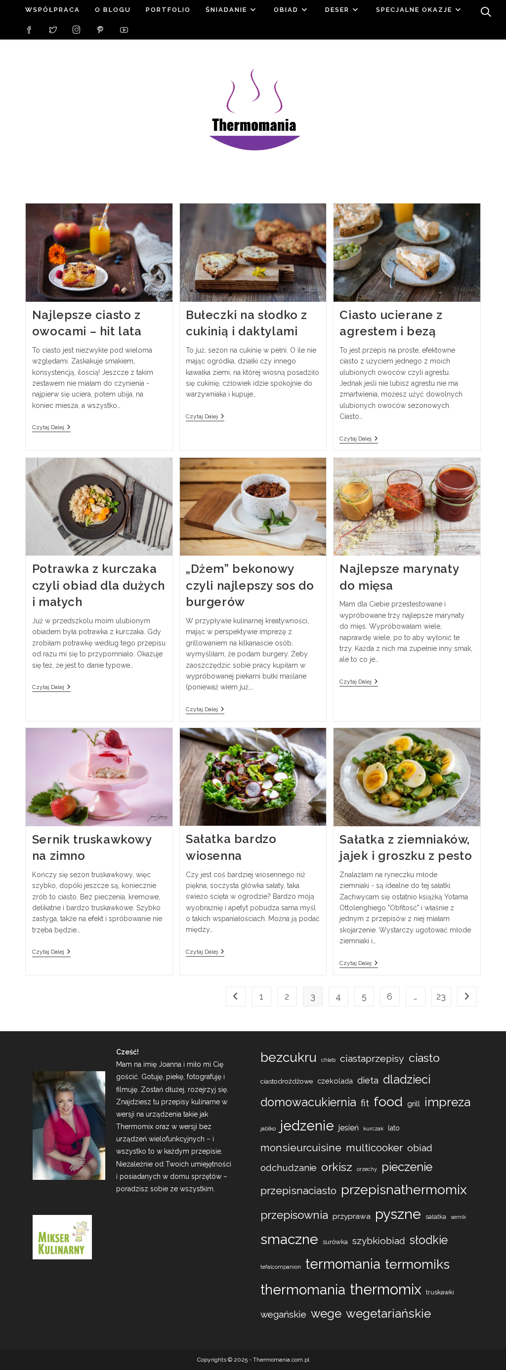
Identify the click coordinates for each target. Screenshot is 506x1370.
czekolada (335, 1081)
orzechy (367, 1169)
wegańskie (283, 1314)
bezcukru (288, 1057)
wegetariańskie (388, 1313)
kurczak (373, 1129)
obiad (419, 1148)
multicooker (374, 1147)
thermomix (386, 1289)
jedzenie (307, 1125)
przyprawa (352, 1216)
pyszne (398, 1214)
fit (365, 1102)
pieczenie (406, 1167)
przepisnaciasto (298, 1190)
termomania (342, 1264)
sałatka (435, 1216)
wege (326, 1314)
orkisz (336, 1166)
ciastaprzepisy (372, 1058)
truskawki (440, 1292)
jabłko (268, 1128)
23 (441, 996)
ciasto (424, 1057)
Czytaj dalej (51, 428)
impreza (447, 1102)
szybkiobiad (378, 1240)
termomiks (417, 1264)
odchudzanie (288, 1168)
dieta (368, 1080)
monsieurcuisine (300, 1147)
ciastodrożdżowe (286, 1081)
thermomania (302, 1289)
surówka (335, 1242)
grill (413, 1103)
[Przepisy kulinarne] (62, 1237)
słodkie (429, 1240)
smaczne (289, 1239)
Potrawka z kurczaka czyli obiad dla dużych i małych (98, 585)
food (388, 1101)
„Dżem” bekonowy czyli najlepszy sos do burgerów (250, 585)
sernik (458, 1217)
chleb (328, 1059)
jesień (348, 1127)
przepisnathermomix (404, 1189)
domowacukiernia (308, 1102)
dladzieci (406, 1079)
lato (394, 1128)
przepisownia (294, 1215)
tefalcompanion (280, 1267)
